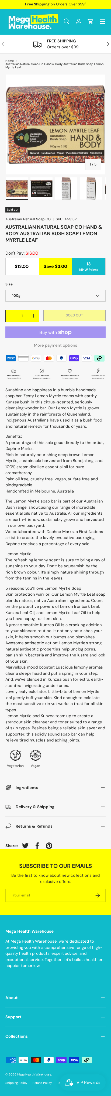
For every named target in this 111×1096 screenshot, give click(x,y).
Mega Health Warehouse (34, 1074)
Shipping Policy (16, 1083)
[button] (90, 22)
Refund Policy (42, 1083)
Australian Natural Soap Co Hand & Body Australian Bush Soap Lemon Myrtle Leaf (54, 66)
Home (9, 60)
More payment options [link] (55, 345)
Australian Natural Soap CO (28, 219)
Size (9, 284)
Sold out (74, 315)
